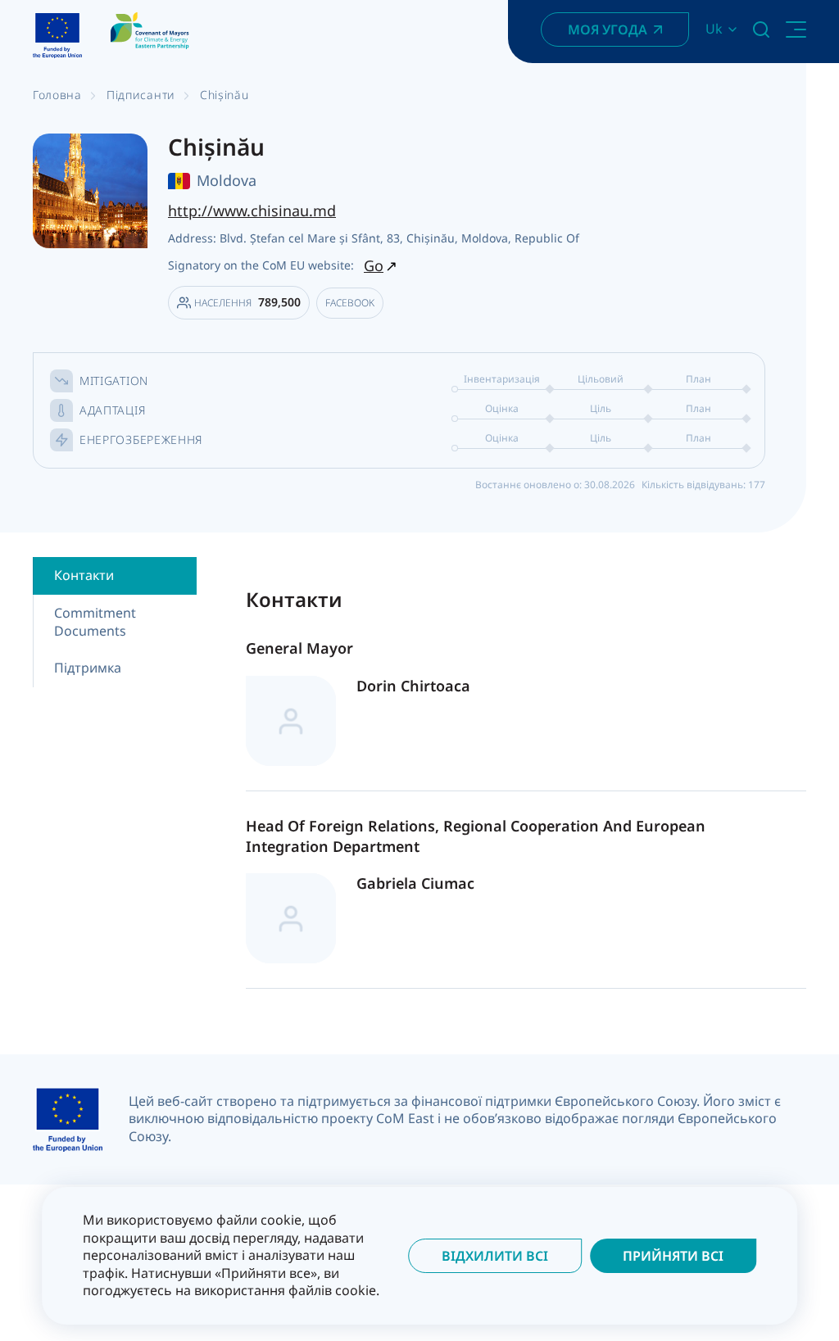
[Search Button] (761, 29)
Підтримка (87, 668)
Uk (714, 29)
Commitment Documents (95, 622)
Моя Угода (607, 29)
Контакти (84, 575)
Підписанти (141, 94)
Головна (57, 94)
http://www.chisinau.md (252, 210)
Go (373, 265)
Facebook (349, 303)
